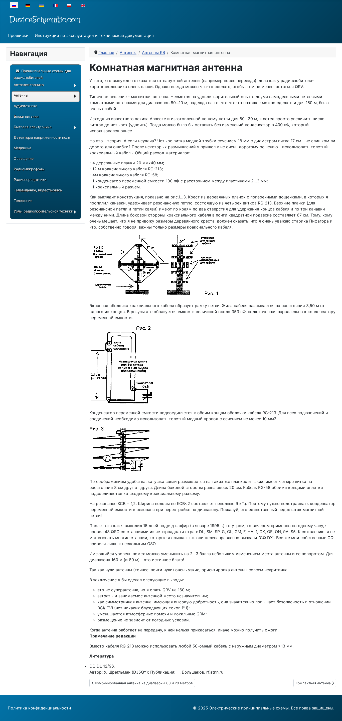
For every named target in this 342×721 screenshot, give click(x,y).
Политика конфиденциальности (39, 707)
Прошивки (18, 35)
